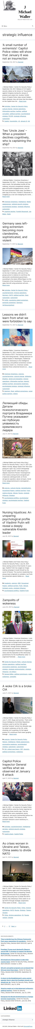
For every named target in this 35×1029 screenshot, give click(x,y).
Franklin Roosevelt (22, 211)
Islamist (26, 381)
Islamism (7, 391)
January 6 (24, 121)
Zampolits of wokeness (10, 601)
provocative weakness (21, 384)
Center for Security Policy (19, 106)
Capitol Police (18, 834)
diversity (26, 749)
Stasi (26, 295)
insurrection (13, 121)
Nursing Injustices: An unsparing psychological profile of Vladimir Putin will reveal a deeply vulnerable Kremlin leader (16, 522)
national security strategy (20, 204)
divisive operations (19, 109)
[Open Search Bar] (32, 26)
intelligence (22, 202)
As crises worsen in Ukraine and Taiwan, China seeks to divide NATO (16, 848)
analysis (21, 374)
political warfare (15, 114)
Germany (5, 295)
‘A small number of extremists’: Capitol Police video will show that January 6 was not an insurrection (17, 51)
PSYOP (11, 116)
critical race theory (13, 749)
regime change (7, 493)
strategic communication (17, 669)
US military (12, 672)
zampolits (13, 676)
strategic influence (20, 116)
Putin (28, 490)
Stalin (9, 214)
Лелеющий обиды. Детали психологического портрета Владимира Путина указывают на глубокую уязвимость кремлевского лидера (17, 416)
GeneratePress (28, 1026)
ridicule (15, 493)
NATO (11, 295)
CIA (5, 749)
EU (23, 915)
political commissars (21, 674)
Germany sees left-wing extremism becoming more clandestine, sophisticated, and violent (15, 232)
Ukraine (4, 913)
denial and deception (16, 379)
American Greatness (11, 202)
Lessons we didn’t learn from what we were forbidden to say (17, 318)
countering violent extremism (18, 300)
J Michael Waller (24, 12)
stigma (15, 393)
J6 (19, 121)
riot (29, 121)
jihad (12, 391)
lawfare (18, 111)
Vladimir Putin (24, 590)
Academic (7, 583)
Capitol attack (8, 834)
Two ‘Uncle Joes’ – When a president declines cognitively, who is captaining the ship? (16, 137)
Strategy (12, 495)
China (23, 908)
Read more (22, 101)
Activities (7, 106)
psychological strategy (9, 206)
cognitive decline (9, 211)
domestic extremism (9, 302)
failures (4, 742)
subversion (6, 119)
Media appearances (22, 742)
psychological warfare (16, 500)
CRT (21, 749)
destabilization (26, 488)
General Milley (9, 674)
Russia (20, 493)
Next (13, 926)
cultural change (7, 109)
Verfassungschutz (8, 305)
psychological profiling (11, 498)
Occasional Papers (8, 490)
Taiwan (28, 910)
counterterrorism (7, 293)
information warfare (8, 111)
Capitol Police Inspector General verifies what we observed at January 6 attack (16, 767)
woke (30, 674)
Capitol (6, 121)
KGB (19, 583)
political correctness (21, 391)
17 (10, 926)
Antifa (6, 300)
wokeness (5, 676)
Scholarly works (7, 588)
